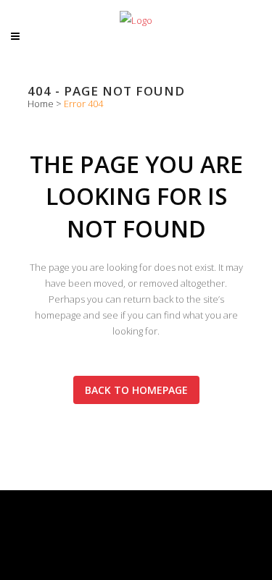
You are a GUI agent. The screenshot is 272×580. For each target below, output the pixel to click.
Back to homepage (136, 390)
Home (41, 103)
